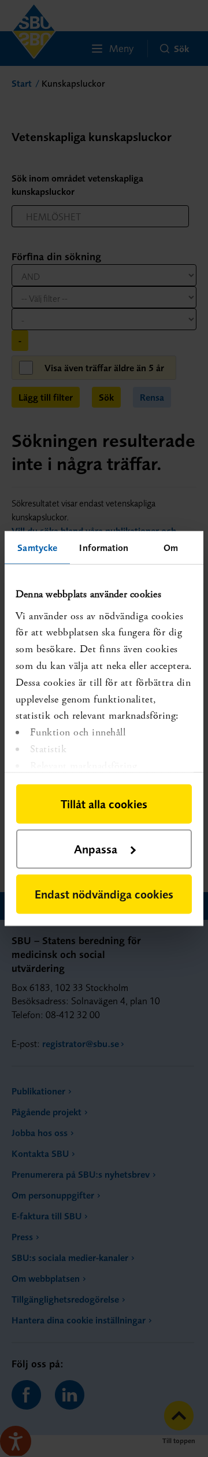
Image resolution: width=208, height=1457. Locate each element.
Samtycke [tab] (37, 547)
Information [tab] (103, 547)
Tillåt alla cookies (104, 804)
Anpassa (95, 849)
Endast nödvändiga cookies (104, 894)
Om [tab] (171, 547)
